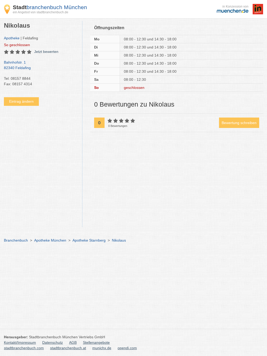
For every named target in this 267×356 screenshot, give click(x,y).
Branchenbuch (16, 240)
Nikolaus (119, 240)
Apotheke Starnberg (89, 240)
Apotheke (12, 38)
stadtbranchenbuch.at (68, 348)
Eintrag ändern (21, 101)
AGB (73, 342)
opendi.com (127, 348)
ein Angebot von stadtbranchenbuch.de (40, 12)
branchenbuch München (50, 7)
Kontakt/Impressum (20, 342)
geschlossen (17, 45)
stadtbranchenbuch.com (24, 348)
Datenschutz (52, 342)
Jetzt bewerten (46, 52)
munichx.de (101, 348)
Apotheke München (50, 240)
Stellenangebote (96, 342)
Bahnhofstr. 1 (17, 65)
